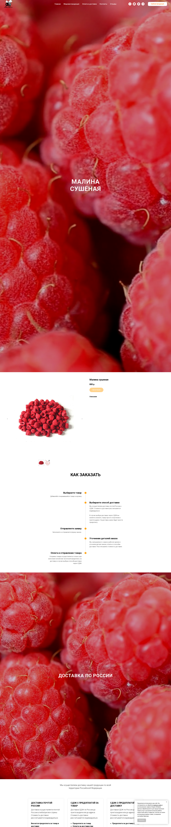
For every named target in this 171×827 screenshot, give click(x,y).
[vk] (129, 3)
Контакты (103, 4)
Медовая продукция (71, 4)
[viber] (138, 3)
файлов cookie (157, 805)
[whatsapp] (134, 3)
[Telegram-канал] (143, 3)
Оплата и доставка (89, 4)
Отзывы (113, 4)
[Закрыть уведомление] (167, 802)
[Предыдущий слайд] (7, 418)
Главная (58, 4)
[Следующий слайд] (82, 418)
